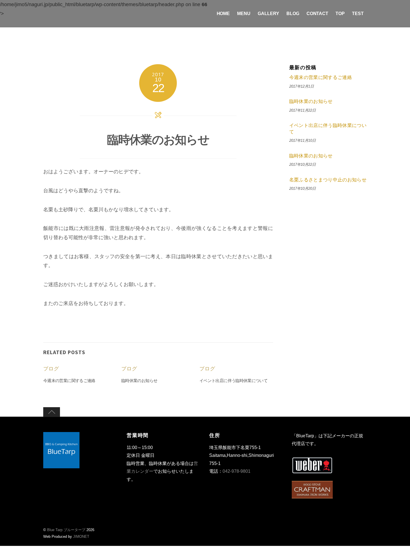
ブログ (51, 368)
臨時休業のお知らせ (158, 139)
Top (340, 13)
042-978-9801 (236, 471)
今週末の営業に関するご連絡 (69, 380)
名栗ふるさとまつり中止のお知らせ (328, 180)
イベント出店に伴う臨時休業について (233, 380)
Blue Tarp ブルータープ (66, 530)
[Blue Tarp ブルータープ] (61, 465)
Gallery (268, 13)
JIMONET (81, 536)
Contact (317, 13)
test (358, 13)
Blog (292, 13)
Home (223, 13)
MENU (243, 13)
